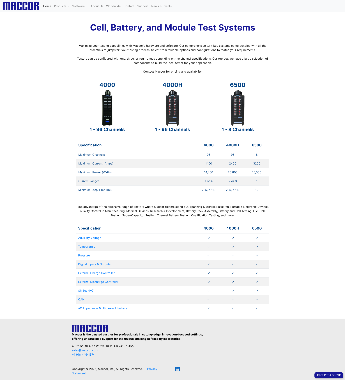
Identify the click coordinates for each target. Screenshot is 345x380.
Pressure (84, 255)
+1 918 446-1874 (83, 354)
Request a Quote (329, 375)
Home (48, 6)
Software (79, 6)
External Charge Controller (96, 273)
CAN (81, 299)
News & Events (161, 6)
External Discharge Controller (98, 282)
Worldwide (113, 6)
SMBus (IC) (86, 290)
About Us (97, 6)
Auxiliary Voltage (89, 238)
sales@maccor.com (85, 350)
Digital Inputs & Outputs (94, 264)
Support (142, 6)
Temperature (86, 246)
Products (60, 6)
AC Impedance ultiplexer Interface (102, 308)
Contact (128, 6)
